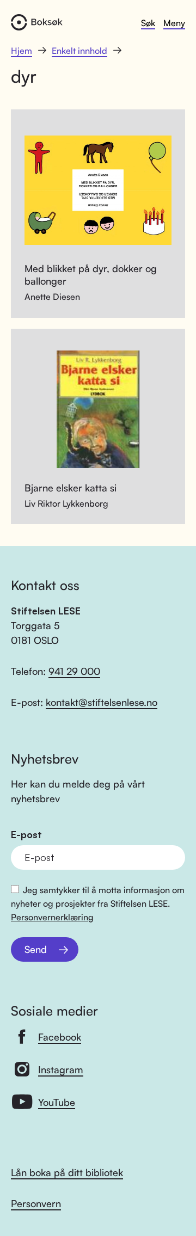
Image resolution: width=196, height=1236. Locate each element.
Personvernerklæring (52, 917)
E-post (26, 834)
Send (35, 949)
